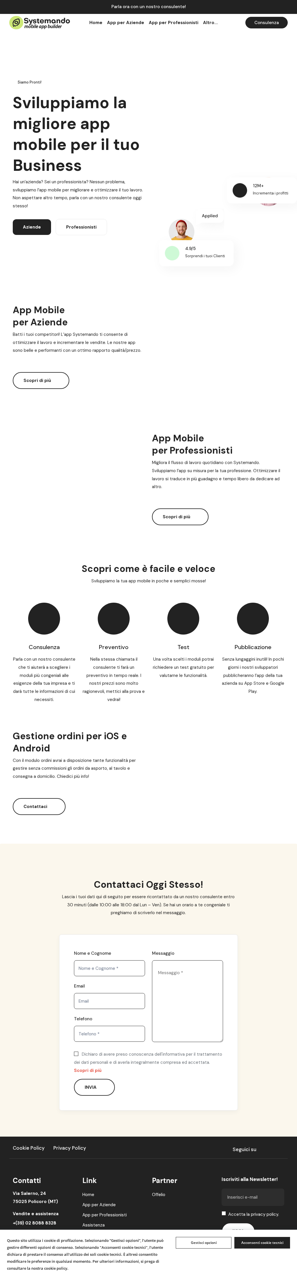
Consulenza (266, 23)
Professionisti (81, 227)
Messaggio (163, 953)
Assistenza (93, 1225)
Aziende (32, 227)
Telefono (83, 1019)
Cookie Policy (29, 1148)
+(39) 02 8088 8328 (34, 1223)
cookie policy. (56, 1268)
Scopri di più (37, 380)
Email (79, 986)
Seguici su (244, 1149)
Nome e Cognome (92, 953)
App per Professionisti (104, 1215)
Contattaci (35, 806)
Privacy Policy (69, 1148)
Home (88, 1195)
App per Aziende (99, 1205)
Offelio (158, 1195)
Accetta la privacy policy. (253, 1214)
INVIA (91, 1087)
